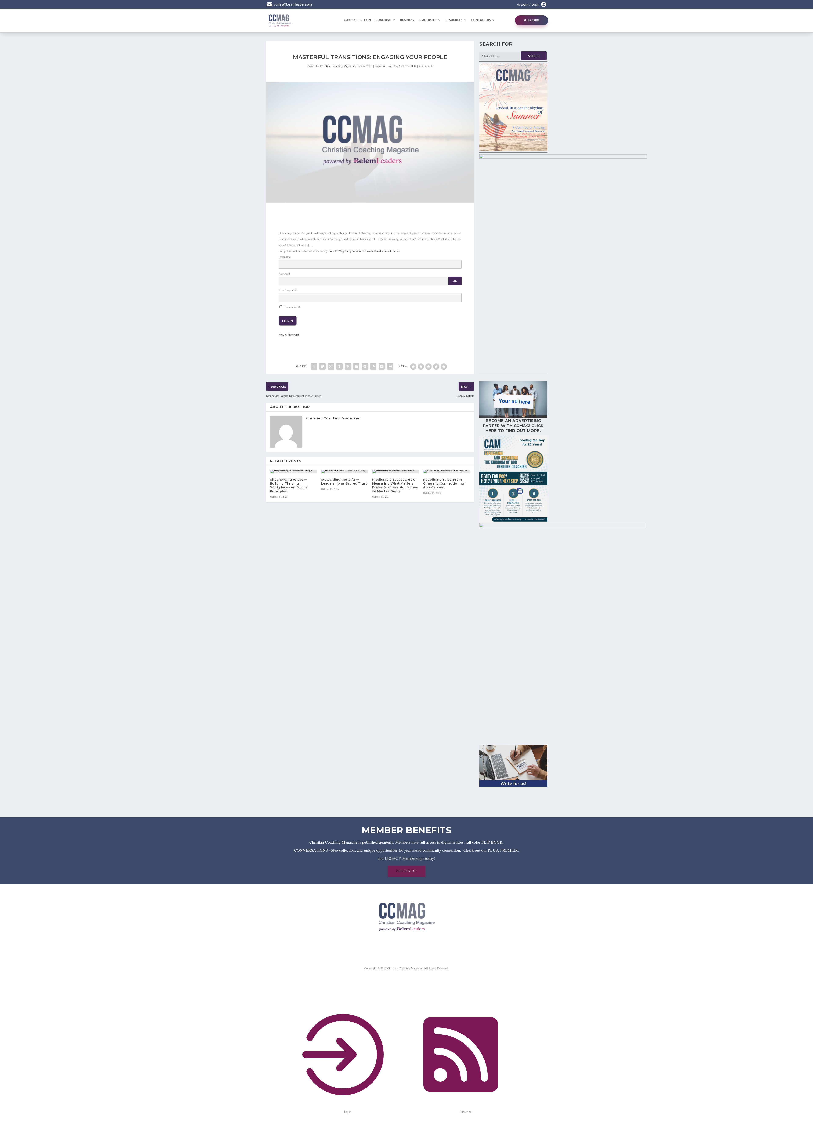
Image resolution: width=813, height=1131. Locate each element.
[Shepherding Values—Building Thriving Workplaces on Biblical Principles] (293, 471)
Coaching (383, 20)
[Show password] (455, 281)
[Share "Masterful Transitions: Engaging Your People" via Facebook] (314, 366)
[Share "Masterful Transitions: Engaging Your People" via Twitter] (322, 366)
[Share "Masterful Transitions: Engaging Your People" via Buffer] (365, 366)
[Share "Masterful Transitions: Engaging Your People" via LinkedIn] (356, 366)
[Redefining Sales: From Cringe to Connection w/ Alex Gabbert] (446, 471)
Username (284, 257)
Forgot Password (289, 334)
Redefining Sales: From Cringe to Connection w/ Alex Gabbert (444, 483)
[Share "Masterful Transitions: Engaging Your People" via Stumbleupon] (373, 366)
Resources (453, 20)
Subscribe (531, 20)
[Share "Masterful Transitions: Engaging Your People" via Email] (381, 366)
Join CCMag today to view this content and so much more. (364, 251)
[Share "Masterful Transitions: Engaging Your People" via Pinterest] (348, 366)
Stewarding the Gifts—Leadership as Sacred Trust (344, 481)
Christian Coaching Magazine (337, 66)
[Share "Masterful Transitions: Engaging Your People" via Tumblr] (339, 366)
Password (284, 273)
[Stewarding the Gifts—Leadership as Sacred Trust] (344, 471)
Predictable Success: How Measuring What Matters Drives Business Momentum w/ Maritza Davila (395, 485)
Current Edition (357, 20)
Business (407, 20)
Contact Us (481, 20)
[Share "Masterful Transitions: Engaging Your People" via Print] (390, 366)
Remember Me (292, 307)
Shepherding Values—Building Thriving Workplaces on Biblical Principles (289, 485)
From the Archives (398, 66)
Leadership (428, 20)
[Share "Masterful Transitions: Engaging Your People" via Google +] (331, 366)
